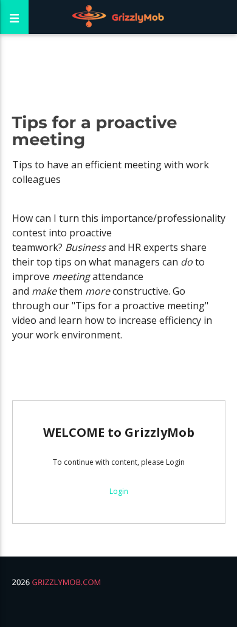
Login (118, 491)
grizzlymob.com (66, 582)
